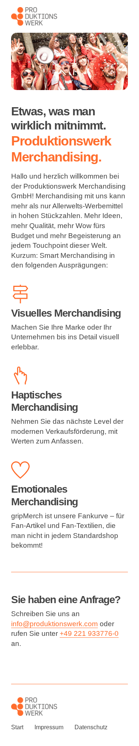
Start (17, 727)
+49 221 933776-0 (89, 633)
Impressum (48, 727)
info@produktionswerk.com (54, 624)
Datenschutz (91, 727)
